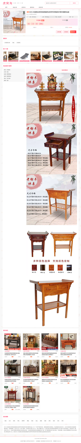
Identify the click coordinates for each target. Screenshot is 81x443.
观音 (45, 420)
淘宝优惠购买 (65, 70)
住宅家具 (18, 42)
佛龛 (28, 420)
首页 (6, 7)
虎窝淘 (8, 3)
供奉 (49, 420)
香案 (41, 420)
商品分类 (15, 7)
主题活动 (23, 7)
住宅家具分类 (7, 42)
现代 (62, 420)
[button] (11, 32)
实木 (10, 420)
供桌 (13, 42)
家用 (14, 420)
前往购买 (73, 32)
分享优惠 (59, 32)
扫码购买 (66, 32)
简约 (32, 420)
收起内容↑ (38, 70)
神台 (18, 420)
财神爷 (23, 420)
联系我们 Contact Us (57, 441)
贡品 (36, 420)
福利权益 (32, 7)
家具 (54, 420)
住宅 (58, 420)
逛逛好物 (41, 7)
